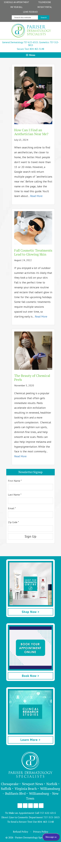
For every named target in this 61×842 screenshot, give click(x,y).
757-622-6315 (48, 813)
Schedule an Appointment (16, 2)
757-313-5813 (51, 817)
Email (12, 508)
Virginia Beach (26, 788)
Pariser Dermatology (31, 31)
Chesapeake (10, 784)
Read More (36, 196)
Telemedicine (44, 2)
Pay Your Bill (16, 7)
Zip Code (13, 522)
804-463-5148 (46, 821)
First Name (15, 480)
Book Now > (30, 676)
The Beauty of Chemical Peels (32, 377)
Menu (32, 55)
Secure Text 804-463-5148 (30, 48)
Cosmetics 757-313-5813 (43, 44)
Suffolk (6, 788)
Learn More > (30, 740)
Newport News (32, 784)
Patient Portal (45, 7)
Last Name (14, 494)
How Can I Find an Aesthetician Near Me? (31, 132)
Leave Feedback (30, 12)
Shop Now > (30, 612)
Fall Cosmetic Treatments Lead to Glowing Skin (33, 252)
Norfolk (51, 784)
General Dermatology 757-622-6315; (20, 42)
